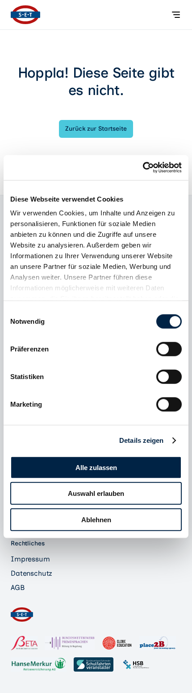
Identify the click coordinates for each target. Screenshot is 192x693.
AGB (18, 587)
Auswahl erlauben (96, 493)
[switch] (169, 349)
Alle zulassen (96, 467)
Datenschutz (31, 573)
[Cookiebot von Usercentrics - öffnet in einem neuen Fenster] (143, 167)
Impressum (30, 559)
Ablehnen (96, 519)
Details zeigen (141, 440)
